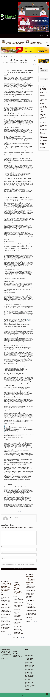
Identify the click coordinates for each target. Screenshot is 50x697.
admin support (14, 517)
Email (2, 552)
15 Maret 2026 (4, 64)
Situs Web (3, 558)
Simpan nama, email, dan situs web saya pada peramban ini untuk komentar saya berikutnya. (18, 565)
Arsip (41, 68)
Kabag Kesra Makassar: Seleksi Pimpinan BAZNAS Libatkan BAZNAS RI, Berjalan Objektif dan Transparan (18, 589)
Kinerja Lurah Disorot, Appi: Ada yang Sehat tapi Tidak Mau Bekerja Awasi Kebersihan (15, 43)
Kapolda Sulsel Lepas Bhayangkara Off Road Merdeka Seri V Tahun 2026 (39, 43)
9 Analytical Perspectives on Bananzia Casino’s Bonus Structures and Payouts (31, 579)
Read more (15, 637)
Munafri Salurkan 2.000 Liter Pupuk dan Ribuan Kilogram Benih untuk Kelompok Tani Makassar (6, 587)
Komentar (3, 530)
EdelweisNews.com (29, 695)
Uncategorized (11, 64)
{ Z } (23, 695)
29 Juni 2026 (29, 584)
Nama (2, 546)
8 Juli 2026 (16, 596)
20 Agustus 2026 (5, 592)
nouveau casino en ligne (14, 94)
